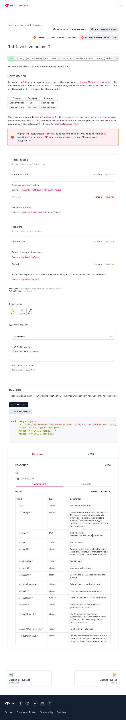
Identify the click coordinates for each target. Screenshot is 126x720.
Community (46, 712)
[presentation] (120, 6)
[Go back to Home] (16, 6)
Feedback (62, 712)
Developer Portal (26, 712)
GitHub (9, 712)
